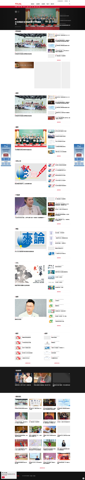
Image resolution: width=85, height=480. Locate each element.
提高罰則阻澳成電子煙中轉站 (60, 175)
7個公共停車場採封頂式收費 (60, 141)
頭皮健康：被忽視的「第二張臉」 (61, 316)
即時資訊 (16, 6)
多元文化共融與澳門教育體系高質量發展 (24, 251)
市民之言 (24, 6)
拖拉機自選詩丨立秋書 (59, 287)
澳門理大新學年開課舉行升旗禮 (60, 131)
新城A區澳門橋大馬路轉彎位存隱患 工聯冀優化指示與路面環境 (49, 449)
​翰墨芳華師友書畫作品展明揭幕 (22, 285)
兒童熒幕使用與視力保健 (59, 321)
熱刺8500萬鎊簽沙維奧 (26, 347)
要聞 (19, 6)
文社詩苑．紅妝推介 (58, 277)
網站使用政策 (5, 475)
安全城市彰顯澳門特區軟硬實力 (60, 185)
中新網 (27, 6)
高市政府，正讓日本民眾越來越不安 (61, 209)
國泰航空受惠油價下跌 (59, 248)
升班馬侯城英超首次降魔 (26, 342)
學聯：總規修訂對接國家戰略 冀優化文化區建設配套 (63, 449)
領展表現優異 (53, 352)
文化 (32, 6)
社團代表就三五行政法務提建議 (60, 151)
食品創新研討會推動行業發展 (60, 136)
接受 (3, 477)
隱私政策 (31, 475)
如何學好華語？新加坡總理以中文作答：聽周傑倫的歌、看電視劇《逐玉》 (62, 204)
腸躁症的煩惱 (18, 319)
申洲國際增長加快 (54, 358)
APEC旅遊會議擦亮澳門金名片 (60, 170)
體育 (39, 6)
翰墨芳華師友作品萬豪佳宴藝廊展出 (61, 271)
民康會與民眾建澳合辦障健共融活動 (23, 54)
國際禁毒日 (57, 305)
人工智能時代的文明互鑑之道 (60, 253)
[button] (15, 472)
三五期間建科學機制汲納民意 (60, 146)
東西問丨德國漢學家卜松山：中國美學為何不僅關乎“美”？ (35, 436)
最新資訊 (16, 420)
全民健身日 (57, 300)
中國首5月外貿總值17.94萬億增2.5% (57, 347)
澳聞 (21, 6)
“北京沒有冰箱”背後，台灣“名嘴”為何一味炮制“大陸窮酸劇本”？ (62, 51)
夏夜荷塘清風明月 (58, 266)
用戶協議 (34, 475)
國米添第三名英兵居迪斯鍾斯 (27, 352)
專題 (30, 6)
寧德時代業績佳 (54, 337)
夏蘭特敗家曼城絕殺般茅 (26, 337)
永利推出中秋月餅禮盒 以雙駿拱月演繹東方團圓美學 (49, 463)
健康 (34, 6)
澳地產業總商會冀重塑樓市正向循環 (28, 24)
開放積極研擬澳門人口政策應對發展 (23, 183)
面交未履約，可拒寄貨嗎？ (60, 232)
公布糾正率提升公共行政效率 (60, 180)
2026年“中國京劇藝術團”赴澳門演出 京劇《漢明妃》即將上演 (21, 449)
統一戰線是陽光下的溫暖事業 (60, 55)
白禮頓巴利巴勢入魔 (25, 358)
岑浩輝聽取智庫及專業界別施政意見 (23, 149)
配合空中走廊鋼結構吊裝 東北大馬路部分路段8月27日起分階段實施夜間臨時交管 (35, 449)
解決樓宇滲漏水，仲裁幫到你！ (60, 243)
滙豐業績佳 (53, 342)
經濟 (37, 6)
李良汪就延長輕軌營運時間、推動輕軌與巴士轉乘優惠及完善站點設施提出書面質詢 (62, 41)
